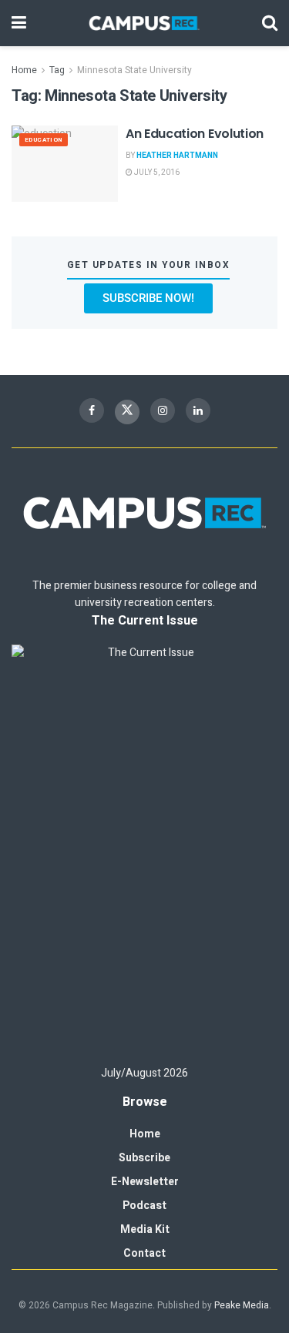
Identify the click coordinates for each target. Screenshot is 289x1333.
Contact (144, 1253)
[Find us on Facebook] (91, 410)
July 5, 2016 (156, 172)
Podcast (144, 1205)
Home (24, 70)
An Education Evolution (195, 133)
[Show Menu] (19, 23)
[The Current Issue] (144, 848)
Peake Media (241, 1305)
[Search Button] (269, 23)
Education (43, 140)
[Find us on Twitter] (127, 412)
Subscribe (144, 1158)
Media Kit (145, 1229)
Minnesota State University (134, 70)
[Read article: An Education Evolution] (65, 164)
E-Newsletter (145, 1182)
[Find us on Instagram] (162, 410)
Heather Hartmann (177, 155)
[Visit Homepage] (144, 23)
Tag (57, 70)
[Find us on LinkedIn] (198, 410)
